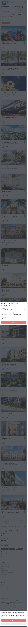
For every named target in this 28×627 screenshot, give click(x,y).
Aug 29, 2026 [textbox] (5, 314)
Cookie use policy (5, 616)
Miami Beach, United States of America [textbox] (11, 309)
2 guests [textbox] (4, 318)
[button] (24, 309)
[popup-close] (25, 303)
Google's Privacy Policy (17, 616)
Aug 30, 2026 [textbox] (17, 314)
